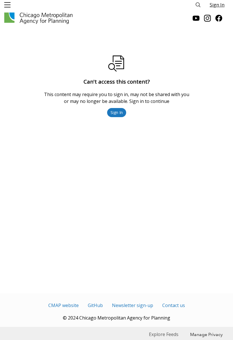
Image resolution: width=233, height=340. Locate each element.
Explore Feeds (163, 334)
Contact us (173, 305)
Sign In (217, 5)
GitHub (95, 305)
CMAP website (63, 305)
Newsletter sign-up (132, 305)
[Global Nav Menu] (7, 5)
